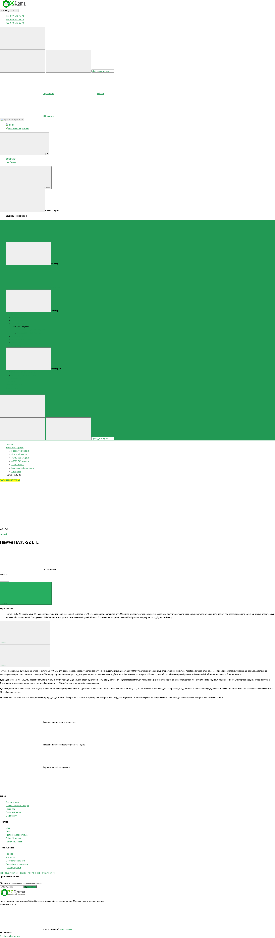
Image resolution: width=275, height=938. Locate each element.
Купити (4, 603)
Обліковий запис (13, 812)
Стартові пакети (18, 317)
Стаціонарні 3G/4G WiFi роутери (31, 330)
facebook (4, 936)
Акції (8, 831)
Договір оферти (13, 867)
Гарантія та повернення (17, 864)
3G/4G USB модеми (19, 320)
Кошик (47, 187)
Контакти (10, 857)
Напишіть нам (65, 929)
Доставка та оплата (15, 861)
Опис (3, 642)
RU (12, 125)
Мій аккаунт (48, 116)
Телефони (15, 342)
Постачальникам (14, 842)
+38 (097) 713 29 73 (9, 11)
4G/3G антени (17, 336)
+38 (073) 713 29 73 (15, 23)
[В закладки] (21, 503)
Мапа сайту (11, 816)
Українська (18, 120)
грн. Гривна (11, 162)
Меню (51, 240)
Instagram (15, 936)
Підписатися (30, 887)
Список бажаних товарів (17, 805)
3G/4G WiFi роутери (14, 346)
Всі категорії (54, 288)
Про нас (9, 854)
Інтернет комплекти (20, 314)
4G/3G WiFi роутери (19, 323)
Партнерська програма (17, 835)
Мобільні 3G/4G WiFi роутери (29, 333)
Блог (8, 828)
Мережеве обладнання (21, 339)
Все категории (12, 802)
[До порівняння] (64, 503)
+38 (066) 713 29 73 (15, 19)
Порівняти (10, 809)
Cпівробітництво (13, 838)
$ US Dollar (10, 159)
